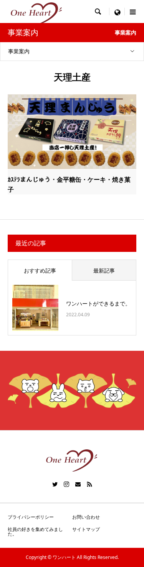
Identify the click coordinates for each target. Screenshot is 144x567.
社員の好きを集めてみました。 (35, 531)
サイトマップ (86, 529)
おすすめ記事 (40, 270)
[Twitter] (55, 484)
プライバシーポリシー (31, 517)
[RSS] (89, 484)
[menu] (117, 11)
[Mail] (78, 484)
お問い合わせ (86, 517)
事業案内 (19, 51)
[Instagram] (66, 484)
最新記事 (104, 270)
